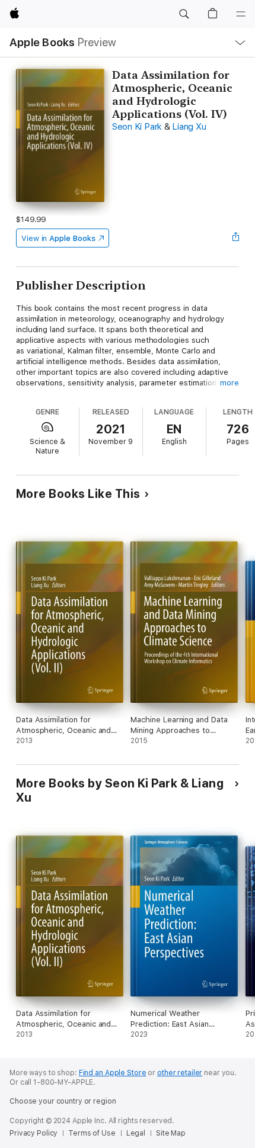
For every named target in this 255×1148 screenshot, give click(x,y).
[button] (184, 14)
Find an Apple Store (112, 1073)
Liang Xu (189, 126)
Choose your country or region (62, 1101)
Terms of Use (92, 1133)
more (229, 382)
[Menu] (241, 14)
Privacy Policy (33, 1133)
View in (58, 238)
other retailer (179, 1073)
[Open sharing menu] (235, 238)
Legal (135, 1133)
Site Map (171, 1133)
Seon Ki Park (137, 126)
